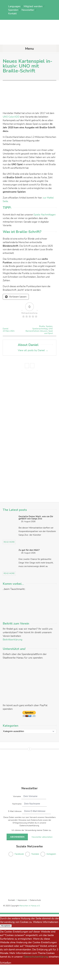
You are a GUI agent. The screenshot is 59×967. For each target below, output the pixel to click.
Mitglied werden (33, 6)
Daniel (5, 328)
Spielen (49, 326)
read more (9, 542)
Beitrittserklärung (12, 639)
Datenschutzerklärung (35, 956)
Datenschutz (35, 900)
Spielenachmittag (40, 328)
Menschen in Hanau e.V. (29, 905)
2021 (12, 331)
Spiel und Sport (48, 332)
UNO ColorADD (11, 116)
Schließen (5, 962)
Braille (42, 326)
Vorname (17, 796)
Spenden (13, 10)
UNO (51, 328)
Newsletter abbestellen (42, 837)
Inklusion (43, 331)
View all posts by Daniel (33, 350)
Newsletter (28, 10)
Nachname (17, 804)
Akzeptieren (6, 926)
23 (4, 331)
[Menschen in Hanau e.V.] (29, 39)
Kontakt (12, 13)
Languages (14, 6)
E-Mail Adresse (15, 811)
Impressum (22, 900)
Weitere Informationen (45, 922)
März (7, 331)
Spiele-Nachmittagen (45, 214)
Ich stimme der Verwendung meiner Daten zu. (31, 830)
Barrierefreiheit (32, 331)
